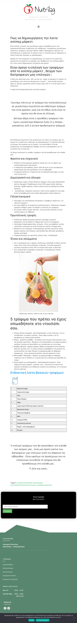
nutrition (29, 485)
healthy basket (32, 483)
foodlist (24, 483)
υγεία (50, 485)
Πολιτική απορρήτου (43, 620)
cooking (19, 483)
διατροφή (44, 485)
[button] (38, 27)
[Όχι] (74, 618)
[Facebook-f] (5, 608)
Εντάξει (31, 620)
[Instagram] (8, 608)
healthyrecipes (21, 485)
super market (36, 485)
